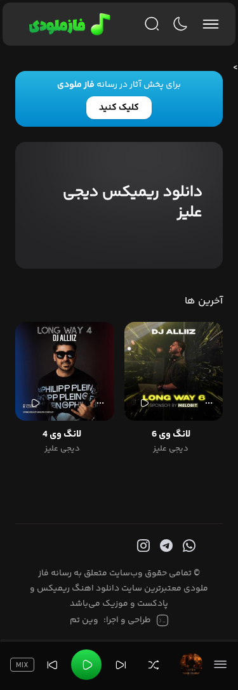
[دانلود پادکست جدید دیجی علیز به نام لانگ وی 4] (64, 371)
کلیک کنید (119, 108)
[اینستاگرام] (142, 546)
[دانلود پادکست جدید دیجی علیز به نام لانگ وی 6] (173, 371)
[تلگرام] (165, 546)
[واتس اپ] (187, 546)
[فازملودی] (67, 24)
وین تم (84, 620)
